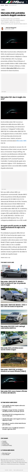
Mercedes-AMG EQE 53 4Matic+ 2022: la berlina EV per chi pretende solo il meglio (13, 283)
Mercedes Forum (6, 453)
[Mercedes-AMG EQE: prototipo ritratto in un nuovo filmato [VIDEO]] (14, 360)
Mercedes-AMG (21, 141)
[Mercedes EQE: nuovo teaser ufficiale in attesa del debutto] (14, 381)
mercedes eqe (6, 257)
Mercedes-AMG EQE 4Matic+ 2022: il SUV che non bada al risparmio (14, 306)
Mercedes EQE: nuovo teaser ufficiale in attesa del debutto (14, 392)
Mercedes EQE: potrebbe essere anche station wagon (12, 349)
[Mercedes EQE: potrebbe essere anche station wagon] (14, 338)
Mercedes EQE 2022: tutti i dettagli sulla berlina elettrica (13, 327)
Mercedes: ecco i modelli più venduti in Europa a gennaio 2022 (13, 428)
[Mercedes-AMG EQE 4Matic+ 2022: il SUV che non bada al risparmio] (14, 295)
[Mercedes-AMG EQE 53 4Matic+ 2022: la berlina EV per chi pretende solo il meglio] (14, 272)
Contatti (4, 441)
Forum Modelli (5, 454)
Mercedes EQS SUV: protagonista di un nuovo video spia (13, 415)
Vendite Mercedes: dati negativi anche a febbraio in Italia (14, 419)
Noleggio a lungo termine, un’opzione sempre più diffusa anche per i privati (13, 410)
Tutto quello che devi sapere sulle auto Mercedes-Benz (13, 406)
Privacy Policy (5, 444)
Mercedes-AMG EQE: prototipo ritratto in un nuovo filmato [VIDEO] (13, 370)
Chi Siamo (4, 442)
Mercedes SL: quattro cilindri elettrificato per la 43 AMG (14, 424)
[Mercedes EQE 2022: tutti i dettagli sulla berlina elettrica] (14, 317)
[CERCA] (26, 2)
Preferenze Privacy (7, 445)
